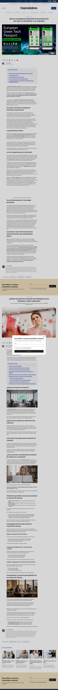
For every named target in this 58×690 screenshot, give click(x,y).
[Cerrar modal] (44, 336)
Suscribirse (29, 351)
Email (15, 343)
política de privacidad (27, 348)
